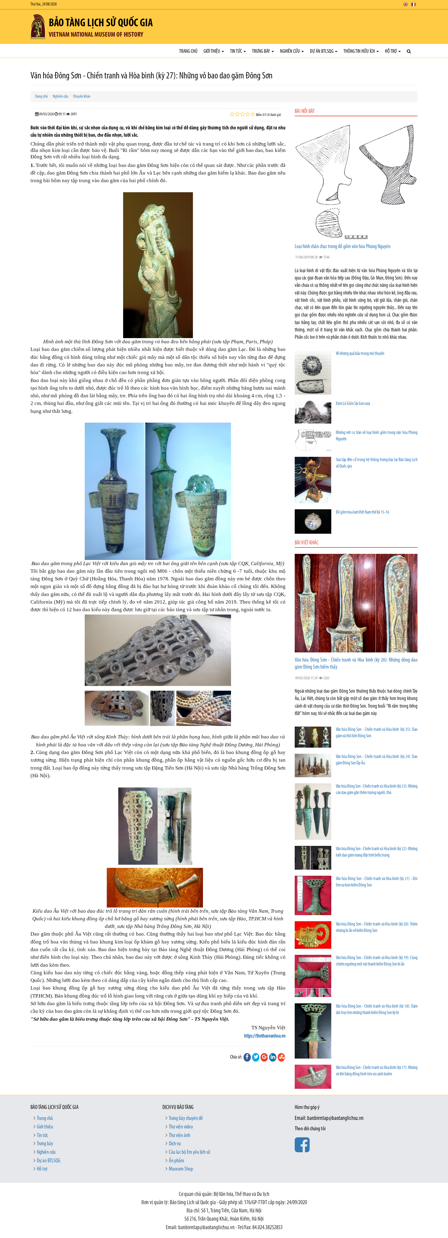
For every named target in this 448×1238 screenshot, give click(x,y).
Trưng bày (261, 51)
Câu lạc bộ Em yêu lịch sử (189, 1152)
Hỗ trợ (391, 51)
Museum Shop (181, 1169)
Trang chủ (188, 51)
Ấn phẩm (176, 1161)
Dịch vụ (175, 1144)
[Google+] (264, 1057)
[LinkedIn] (272, 1057)
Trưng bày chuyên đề (186, 1118)
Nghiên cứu (290, 51)
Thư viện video (181, 1127)
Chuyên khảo (81, 96)
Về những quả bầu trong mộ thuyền (360, 354)
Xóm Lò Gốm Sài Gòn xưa (353, 404)
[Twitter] (255, 1057)
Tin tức (236, 51)
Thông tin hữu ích (359, 51)
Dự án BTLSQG (322, 51)
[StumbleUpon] (281, 1057)
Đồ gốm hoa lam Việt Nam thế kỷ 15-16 (362, 512)
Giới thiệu (212, 51)
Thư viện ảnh (179, 1136)
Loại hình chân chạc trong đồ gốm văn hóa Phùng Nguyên (342, 247)
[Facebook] (247, 1057)
